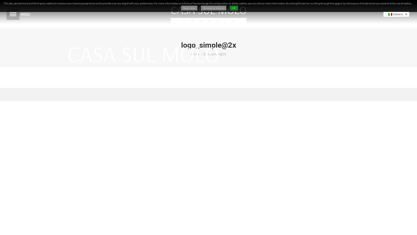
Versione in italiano (213, 8)
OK (234, 8)
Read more (189, 8)
